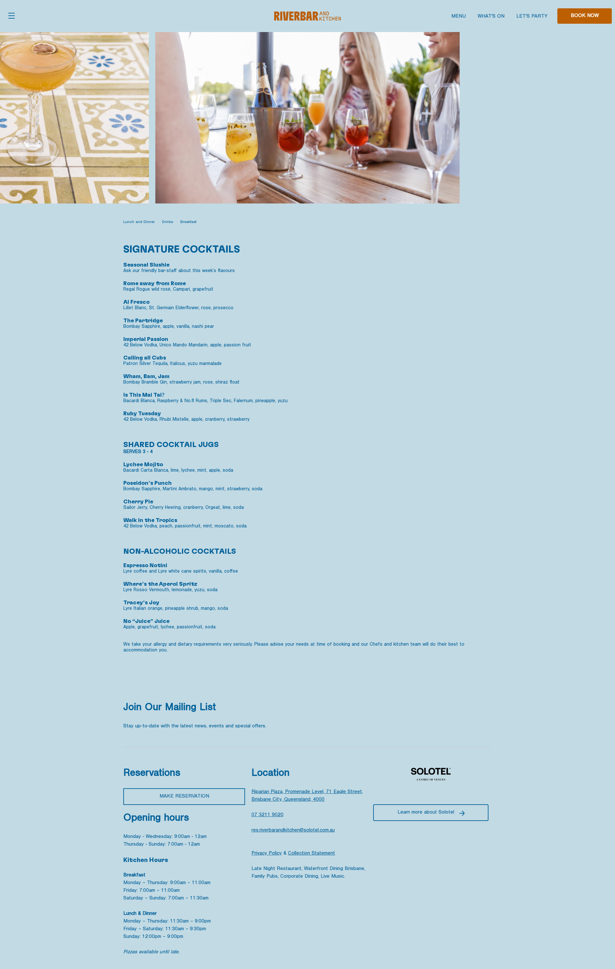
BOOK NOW (585, 16)
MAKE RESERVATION (184, 796)
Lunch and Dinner (139, 222)
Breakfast (188, 222)
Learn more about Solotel (426, 812)
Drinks (167, 222)
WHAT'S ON (491, 16)
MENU (458, 16)
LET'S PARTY (531, 16)
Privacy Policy (266, 853)
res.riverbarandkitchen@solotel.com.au (293, 830)
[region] (307, 222)
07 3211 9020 (267, 815)
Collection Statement (311, 853)
